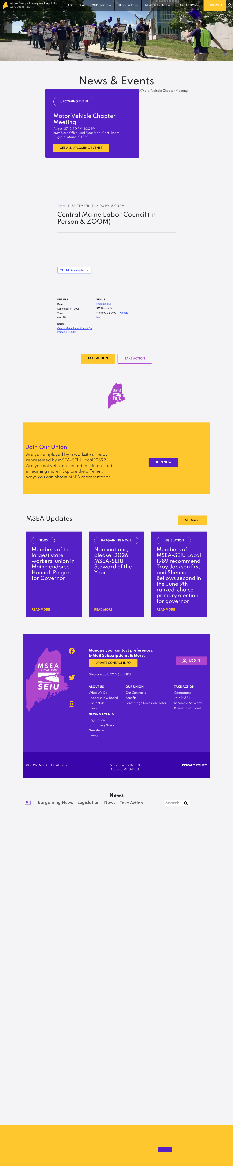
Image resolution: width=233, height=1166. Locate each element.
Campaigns (182, 692)
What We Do (98, 692)
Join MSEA (214, 5)
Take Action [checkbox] (131, 803)
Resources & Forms (187, 708)
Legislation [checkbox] (88, 803)
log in (194, 660)
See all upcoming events (81, 148)
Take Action (187, 5)
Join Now (163, 462)
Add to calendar (75, 270)
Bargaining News (101, 725)
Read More (41, 609)
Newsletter (97, 730)
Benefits (131, 697)
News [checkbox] (109, 803)
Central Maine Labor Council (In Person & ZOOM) (74, 330)
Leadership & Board (103, 697)
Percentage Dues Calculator (146, 703)
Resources (126, 5)
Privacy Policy (194, 765)
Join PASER (182, 697)
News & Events (156, 5)
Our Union (100, 5)
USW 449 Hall (103, 304)
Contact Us (96, 703)
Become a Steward (188, 703)
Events (93, 735)
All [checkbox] (28, 803)
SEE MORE (192, 520)
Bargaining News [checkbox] (55, 803)
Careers (94, 708)
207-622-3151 (120, 674)
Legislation (97, 720)
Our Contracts (136, 692)
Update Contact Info (113, 663)
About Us (74, 5)
